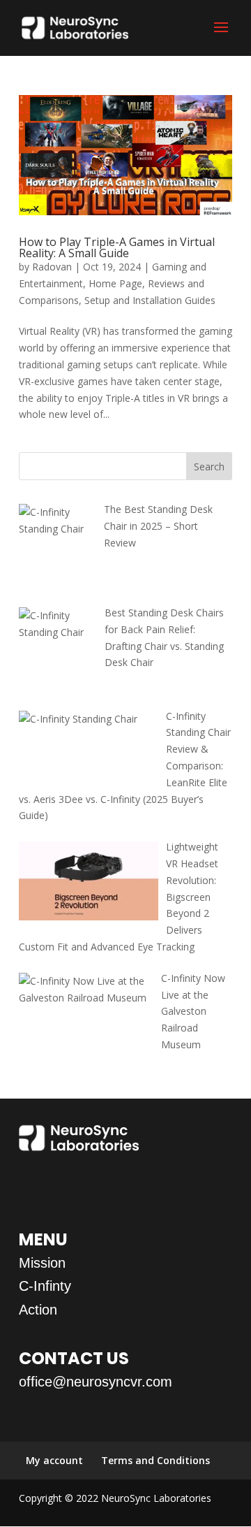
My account (54, 1460)
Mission (42, 1263)
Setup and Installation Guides (149, 300)
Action (38, 1309)
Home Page (115, 283)
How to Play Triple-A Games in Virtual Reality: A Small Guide (117, 247)
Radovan (52, 266)
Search (209, 466)
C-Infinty (45, 1286)
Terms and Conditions (155, 1460)
